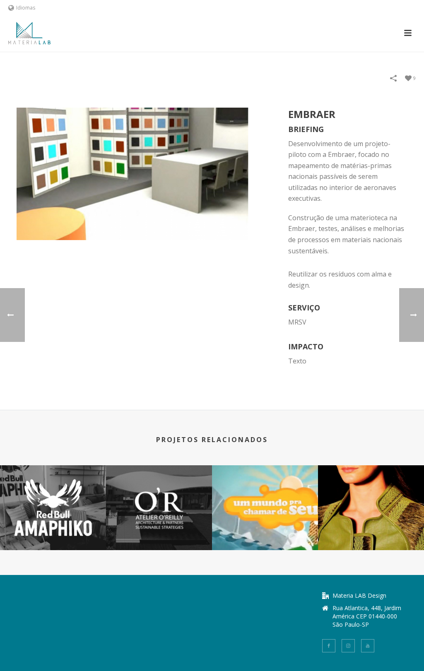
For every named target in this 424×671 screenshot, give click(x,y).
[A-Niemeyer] (371, 498)
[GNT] (265, 498)
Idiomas (25, 7)
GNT (265, 528)
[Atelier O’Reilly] (159, 498)
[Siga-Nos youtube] (367, 645)
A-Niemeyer (371, 528)
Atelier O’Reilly (159, 528)
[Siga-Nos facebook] (328, 645)
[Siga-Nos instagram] (348, 645)
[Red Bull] (53, 498)
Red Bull (53, 528)
